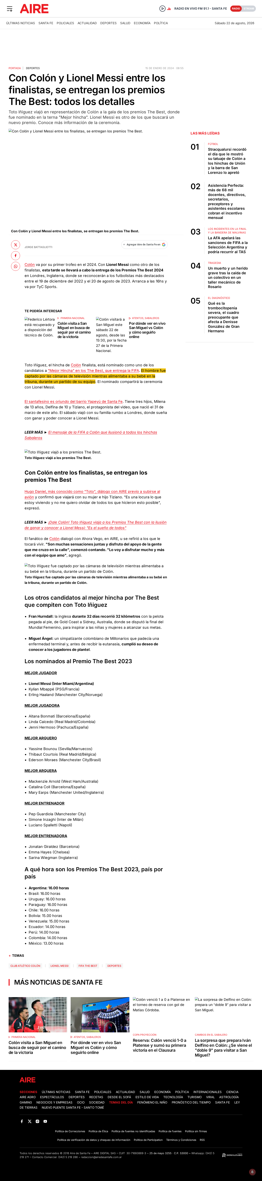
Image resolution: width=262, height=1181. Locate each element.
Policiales (65, 23)
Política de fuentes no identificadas (133, 1131)
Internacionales (207, 1092)
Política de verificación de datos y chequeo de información (93, 1139)
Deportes (108, 23)
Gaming (26, 1102)
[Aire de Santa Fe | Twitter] (29, 1121)
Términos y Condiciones (181, 1139)
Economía (142, 23)
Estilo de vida (147, 1097)
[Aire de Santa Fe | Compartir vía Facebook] (15, 255)
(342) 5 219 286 (68, 1157)
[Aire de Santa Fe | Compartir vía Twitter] (15, 244)
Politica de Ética (98, 1131)
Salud (125, 23)
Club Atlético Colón (25, 965)
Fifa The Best (88, 965)
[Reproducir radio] (162, 9)
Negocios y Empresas (54, 1102)
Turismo (194, 1097)
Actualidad (87, 23)
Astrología (229, 1097)
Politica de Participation (148, 1139)
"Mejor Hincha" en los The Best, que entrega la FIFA (93, 370)
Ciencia (232, 1092)
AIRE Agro (28, 1097)
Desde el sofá (119, 1097)
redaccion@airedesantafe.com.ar (101, 1157)
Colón (30, 264)
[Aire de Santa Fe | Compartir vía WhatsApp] (15, 266)
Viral (210, 1097)
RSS (202, 1139)
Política (161, 23)
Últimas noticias (20, 23)
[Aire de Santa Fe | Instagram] (37, 1121)
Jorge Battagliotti (38, 247)
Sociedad (97, 1102)
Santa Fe (45, 23)
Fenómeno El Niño (152, 1102)
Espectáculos (52, 1097)
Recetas (96, 1097)
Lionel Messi (59, 965)
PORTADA (15, 68)
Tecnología (173, 1097)
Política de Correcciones (70, 1131)
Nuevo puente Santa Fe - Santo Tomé (73, 1107)
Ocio (81, 1102)
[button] (9, 8)
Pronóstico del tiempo (191, 1102)
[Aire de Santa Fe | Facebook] (22, 1121)
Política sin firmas (196, 1131)
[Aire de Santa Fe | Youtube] (45, 1121)
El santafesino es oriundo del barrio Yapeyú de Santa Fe (74, 401)
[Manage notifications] (252, 1172)
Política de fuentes (170, 1131)
